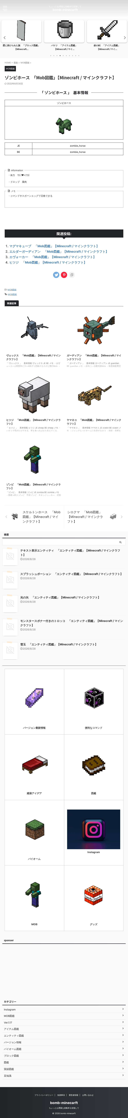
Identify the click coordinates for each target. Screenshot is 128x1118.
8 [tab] (72, 55)
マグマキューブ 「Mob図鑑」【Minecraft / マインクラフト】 (54, 246)
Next (124, 37)
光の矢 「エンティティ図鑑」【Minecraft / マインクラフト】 (60, 597)
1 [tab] (50, 55)
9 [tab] (75, 55)
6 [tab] (66, 55)
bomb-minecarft (65, 10)
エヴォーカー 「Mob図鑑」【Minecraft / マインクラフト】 (52, 257)
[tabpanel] (21, 36)
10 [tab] (78, 55)
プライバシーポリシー (43, 1095)
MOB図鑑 (12, 289)
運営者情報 (73, 1095)
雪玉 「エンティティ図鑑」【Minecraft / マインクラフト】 (59, 644)
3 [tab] (57, 55)
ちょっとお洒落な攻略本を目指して (64, 1108)
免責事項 (61, 1095)
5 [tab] (63, 55)
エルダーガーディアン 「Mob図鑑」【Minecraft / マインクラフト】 (59, 251)
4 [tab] (60, 55)
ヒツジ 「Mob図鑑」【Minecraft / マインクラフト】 (48, 262)
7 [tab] (69, 55)
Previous (4, 37)
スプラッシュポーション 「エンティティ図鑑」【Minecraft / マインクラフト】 (71, 574)
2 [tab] (53, 55)
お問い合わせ (88, 1095)
